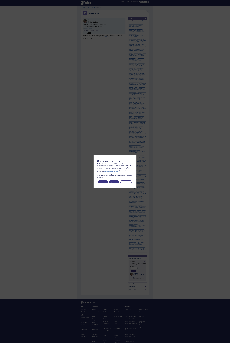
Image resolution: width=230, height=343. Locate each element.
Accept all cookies (103, 181)
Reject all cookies (114, 181)
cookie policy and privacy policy (111, 171)
